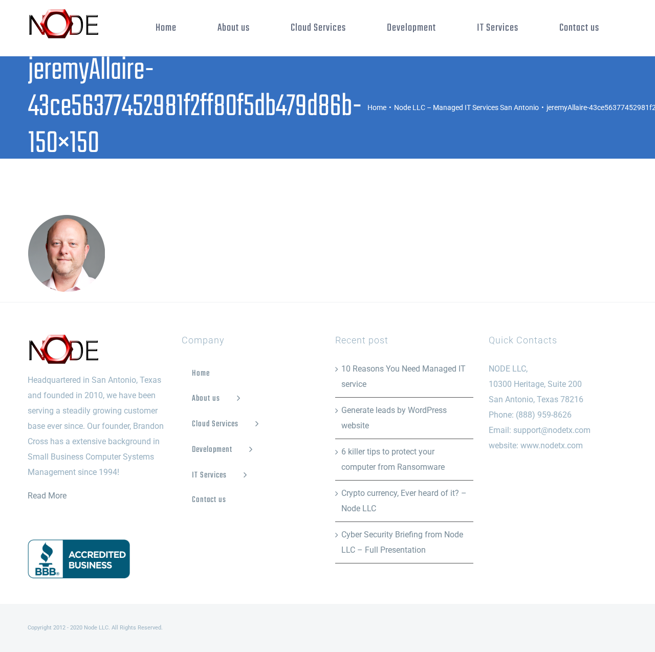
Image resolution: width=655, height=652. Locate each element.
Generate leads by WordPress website (394, 417)
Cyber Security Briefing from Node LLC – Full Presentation (402, 542)
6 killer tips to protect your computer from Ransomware (393, 459)
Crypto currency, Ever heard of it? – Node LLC (404, 500)
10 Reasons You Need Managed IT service (403, 376)
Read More (47, 496)
